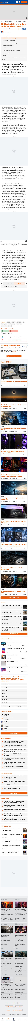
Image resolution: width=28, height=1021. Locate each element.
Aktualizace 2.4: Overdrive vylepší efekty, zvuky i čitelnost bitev (6, 960)
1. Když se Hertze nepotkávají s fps (9, 38)
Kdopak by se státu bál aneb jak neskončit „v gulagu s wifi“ (13, 498)
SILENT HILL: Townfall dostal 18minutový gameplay (7, 940)
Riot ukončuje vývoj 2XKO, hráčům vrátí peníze (20, 940)
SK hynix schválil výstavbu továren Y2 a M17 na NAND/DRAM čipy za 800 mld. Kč (7, 996)
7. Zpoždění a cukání (6, 52)
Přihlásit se (24, 2)
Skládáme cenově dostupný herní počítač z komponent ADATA (12, 452)
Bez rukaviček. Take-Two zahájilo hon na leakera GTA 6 (20, 910)
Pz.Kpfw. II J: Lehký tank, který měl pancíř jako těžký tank (6, 965)
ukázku (14, 351)
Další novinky (14, 633)
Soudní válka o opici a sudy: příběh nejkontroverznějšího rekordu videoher (11, 475)
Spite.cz (3, 831)
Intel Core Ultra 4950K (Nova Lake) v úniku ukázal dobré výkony (7, 991)
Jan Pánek (5, 524)
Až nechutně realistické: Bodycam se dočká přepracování (11, 829)
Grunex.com (4, 837)
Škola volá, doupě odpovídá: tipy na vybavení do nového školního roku (20, 996)
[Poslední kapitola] (26, 283)
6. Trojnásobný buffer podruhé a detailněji (11, 50)
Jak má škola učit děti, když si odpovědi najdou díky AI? (13, 429)
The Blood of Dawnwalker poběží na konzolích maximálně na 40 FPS (20, 965)
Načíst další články (14, 597)
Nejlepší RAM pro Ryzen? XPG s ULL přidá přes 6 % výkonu (13, 522)
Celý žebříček (14, 733)
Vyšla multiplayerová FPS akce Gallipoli (6, 943)
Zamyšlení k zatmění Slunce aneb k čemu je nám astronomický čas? (14, 405)
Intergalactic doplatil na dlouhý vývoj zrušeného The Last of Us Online (20, 970)
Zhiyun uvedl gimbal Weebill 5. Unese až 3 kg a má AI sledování (20, 986)
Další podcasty (14, 793)
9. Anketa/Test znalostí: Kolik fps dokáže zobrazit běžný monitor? (14, 58)
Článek (10, 21)
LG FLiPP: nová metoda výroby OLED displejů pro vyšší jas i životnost (10, 851)
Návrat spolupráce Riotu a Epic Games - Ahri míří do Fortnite (20, 944)
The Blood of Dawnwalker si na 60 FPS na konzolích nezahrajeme (12, 835)
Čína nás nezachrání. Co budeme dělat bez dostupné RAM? (12, 568)
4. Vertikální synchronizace (7, 45)
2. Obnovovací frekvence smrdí (8, 40)
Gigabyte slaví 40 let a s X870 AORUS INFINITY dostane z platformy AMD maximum (14, 545)
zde (4, 351)
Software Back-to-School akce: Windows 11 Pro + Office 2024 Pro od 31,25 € (20, 991)
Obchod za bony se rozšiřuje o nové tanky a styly (7, 969)
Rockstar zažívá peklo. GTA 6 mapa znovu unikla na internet (12, 840)
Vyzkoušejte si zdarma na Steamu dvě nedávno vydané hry (11, 846)
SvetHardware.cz (5, 854)
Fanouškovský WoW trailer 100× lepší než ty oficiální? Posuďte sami (20, 920)
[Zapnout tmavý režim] (19, 2)
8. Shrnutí (4, 55)
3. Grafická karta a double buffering (9, 43)
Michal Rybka (5, 385)
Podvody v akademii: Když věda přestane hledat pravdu (14, 382)
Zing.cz (3, 848)
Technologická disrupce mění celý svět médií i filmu (13, 592)
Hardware (6, 21)
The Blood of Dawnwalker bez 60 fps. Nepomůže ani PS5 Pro (21, 914)
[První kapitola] (2, 283)
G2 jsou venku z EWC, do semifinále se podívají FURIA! (7, 919)
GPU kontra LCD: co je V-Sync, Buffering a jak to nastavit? (20, 21)
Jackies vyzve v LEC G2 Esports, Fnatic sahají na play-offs (21, 935)
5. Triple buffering (5, 48)
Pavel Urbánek (7, 32)
